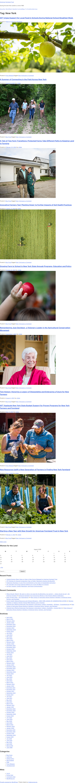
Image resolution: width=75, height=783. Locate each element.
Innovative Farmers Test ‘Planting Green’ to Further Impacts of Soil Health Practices (36, 205)
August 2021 (9, 695)
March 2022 (9, 682)
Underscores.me (32, 782)
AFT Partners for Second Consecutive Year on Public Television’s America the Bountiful (30, 581)
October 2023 (10, 649)
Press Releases (10, 75)
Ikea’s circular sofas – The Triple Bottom (17, 597)
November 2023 (11, 647)
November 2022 (11, 668)
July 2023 (9, 654)
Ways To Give (26, 9)
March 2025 (9, 619)
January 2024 (10, 644)
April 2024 (9, 638)
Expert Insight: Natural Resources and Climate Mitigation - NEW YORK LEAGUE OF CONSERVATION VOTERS (36, 601)
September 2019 (11, 735)
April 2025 (9, 617)
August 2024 (10, 631)
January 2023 (10, 665)
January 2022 (10, 686)
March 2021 (9, 703)
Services (35, 9)
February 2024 (10, 642)
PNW (7, 762)
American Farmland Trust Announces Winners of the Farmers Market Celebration (41, 595)
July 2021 (9, 696)
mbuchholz (19, 21)
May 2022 (9, 679)
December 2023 (10, 645)
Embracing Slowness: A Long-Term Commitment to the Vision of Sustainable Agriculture (30, 583)
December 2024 (10, 624)
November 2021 (10, 689)
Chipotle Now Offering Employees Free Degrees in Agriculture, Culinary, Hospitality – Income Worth (34, 608)
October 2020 (10, 712)
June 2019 (9, 740)
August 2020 (10, 716)
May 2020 (9, 721)
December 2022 (10, 666)
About (1, 9)
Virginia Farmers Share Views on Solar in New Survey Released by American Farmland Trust (31, 579)
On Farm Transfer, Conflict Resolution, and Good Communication (24, 586)
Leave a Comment (29, 75)
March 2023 (9, 661)
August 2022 (10, 673)
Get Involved (18, 9)
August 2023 (10, 652)
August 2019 (9, 737)
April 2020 (9, 723)
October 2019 (10, 733)
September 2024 (11, 629)
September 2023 (11, 651)
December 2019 (10, 730)
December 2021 (10, 687)
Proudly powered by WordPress (9, 782)
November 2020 (11, 710)
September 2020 (11, 714)
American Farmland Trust (7, 2)
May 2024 (9, 636)
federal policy (10, 758)
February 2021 (10, 705)
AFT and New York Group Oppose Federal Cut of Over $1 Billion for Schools (27, 584)
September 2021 (11, 693)
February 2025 (10, 621)
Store (31, 9)
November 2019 (10, 731)
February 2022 (10, 684)
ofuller (19, 83)
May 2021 (9, 700)
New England (10, 760)
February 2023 (10, 663)
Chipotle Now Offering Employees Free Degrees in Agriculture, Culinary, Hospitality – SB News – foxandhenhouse (37, 604)
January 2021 (10, 707)
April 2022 (9, 680)
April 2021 (9, 702)
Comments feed (10, 777)
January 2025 (10, 622)
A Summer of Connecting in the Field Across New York (23, 79)
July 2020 (9, 717)
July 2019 (9, 738)
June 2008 (9, 747)
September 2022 (11, 672)
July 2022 (9, 675)
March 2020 (9, 724)
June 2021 (9, 698)
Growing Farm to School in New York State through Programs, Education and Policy (35, 266)
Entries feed (9, 775)
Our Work (6, 9)
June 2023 (9, 656)
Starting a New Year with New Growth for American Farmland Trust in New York (34, 531)
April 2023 (9, 659)
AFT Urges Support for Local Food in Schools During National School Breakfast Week (36, 18)
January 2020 (10, 728)
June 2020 (9, 719)
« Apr (1, 567)
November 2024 (11, 626)
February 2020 (10, 726)
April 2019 (9, 744)
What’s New (12, 9)
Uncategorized (10, 765)
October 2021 (10, 691)
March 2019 (9, 746)
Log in (8, 773)
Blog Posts (8, 137)
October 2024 (10, 628)
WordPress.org (10, 778)
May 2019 (9, 742)
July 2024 (9, 633)
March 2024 (9, 640)
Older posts (3, 541)
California (9, 757)
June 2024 (9, 635)
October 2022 (10, 670)
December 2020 (10, 709)
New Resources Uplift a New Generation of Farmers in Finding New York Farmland (35, 470)
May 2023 (9, 658)
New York (21, 75)
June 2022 (9, 677)
